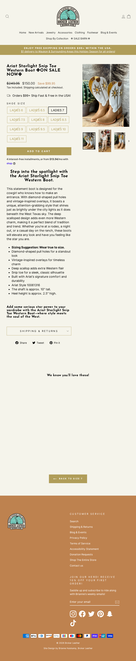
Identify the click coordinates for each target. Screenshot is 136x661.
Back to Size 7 (70, 478)
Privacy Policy (78, 537)
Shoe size (16, 103)
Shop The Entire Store (83, 560)
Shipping (29, 87)
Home (22, 32)
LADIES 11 (17, 139)
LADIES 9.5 (37, 129)
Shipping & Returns (39, 331)
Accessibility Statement (84, 549)
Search (74, 521)
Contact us (76, 565)
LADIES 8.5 (59, 119)
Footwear (92, 32)
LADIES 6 (16, 110)
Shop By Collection (57, 38)
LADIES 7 (57, 110)
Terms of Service (80, 543)
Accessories (65, 32)
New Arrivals (36, 32)
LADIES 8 (37, 119)
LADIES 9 (16, 129)
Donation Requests (81, 554)
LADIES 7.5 (17, 119)
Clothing (80, 32)
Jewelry (50, 32)
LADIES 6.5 (37, 110)
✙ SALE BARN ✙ (80, 38)
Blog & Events (109, 32)
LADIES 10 (58, 129)
